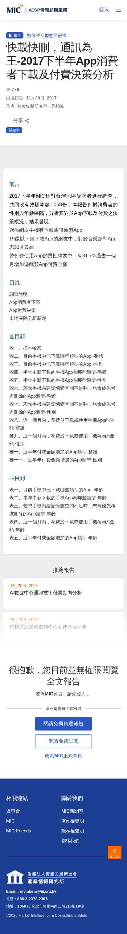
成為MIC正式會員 (63, 755)
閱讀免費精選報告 (63, 723)
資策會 (13, 811)
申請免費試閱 (63, 741)
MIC (10, 820)
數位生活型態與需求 (46, 35)
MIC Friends (18, 830)
